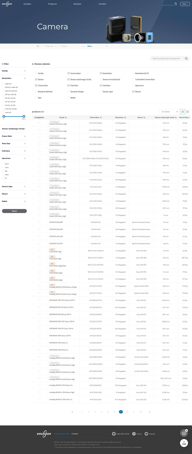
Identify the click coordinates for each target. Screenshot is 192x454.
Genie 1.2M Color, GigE (57, 216)
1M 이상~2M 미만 (10, 105)
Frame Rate (7, 136)
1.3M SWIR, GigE (55, 259)
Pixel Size (6, 144)
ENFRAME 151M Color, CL (58, 343)
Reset (14, 211)
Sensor (41, 79)
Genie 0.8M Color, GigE (57, 181)
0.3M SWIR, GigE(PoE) (57, 266)
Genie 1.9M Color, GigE (57, 167)
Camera (63, 46)
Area (90, 46)
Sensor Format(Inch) (111, 79)
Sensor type (7, 186)
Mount (5, 194)
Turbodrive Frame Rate (145, 79)
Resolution (6, 78)
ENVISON (7, 4)
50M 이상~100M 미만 (11, 87)
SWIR (6, 175)
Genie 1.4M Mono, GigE (57, 145)
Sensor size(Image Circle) (13, 129)
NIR (6, 171)
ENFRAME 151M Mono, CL (58, 350)
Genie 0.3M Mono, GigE (58, 124)
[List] (182, 111)
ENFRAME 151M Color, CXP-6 (60, 336)
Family (5, 71)
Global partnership (61, 434)
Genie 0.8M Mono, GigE (58, 152)
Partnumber (75, 73)
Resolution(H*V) (142, 73)
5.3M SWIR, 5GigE (55, 273)
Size (39, 98)
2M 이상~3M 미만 (10, 102)
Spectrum (6, 158)
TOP (184, 444)
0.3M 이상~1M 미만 (11, 109)
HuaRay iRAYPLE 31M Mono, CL (61, 385)
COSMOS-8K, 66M (56, 222)
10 (141, 412)
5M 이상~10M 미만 (10, 94)
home (38, 46)
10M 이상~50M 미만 (11, 91)
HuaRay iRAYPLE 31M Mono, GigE (61, 392)
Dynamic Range (77, 91)
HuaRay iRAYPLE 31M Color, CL (60, 399)
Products (49, 46)
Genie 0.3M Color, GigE (57, 159)
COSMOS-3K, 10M (55, 243)
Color (7, 167)
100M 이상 (8, 84)
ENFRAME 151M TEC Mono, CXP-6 (61, 300)
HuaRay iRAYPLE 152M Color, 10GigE (62, 294)
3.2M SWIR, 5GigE (56, 280)
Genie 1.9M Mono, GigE (57, 138)
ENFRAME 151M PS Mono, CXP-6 (61, 307)
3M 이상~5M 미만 (10, 98)
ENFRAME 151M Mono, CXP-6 (60, 314)
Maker (4, 201)
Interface (6, 151)
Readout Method (45, 91)
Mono (7, 164)
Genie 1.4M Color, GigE (57, 174)
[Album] (187, 111)
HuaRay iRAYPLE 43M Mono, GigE (62, 358)
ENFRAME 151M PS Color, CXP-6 (61, 329)
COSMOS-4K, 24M (56, 236)
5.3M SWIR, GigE (55, 252)
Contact (75, 434)
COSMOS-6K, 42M (56, 229)
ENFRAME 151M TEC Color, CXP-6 (61, 321)
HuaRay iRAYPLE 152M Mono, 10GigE (63, 287)
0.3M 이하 (8, 112)
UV (6, 178)
